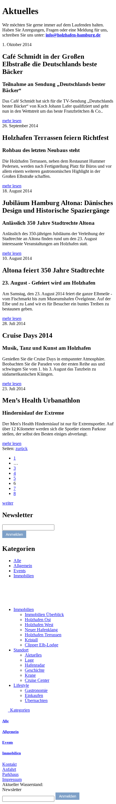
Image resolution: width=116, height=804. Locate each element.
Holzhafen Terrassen (43, 634)
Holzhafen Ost (38, 619)
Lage (29, 660)
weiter (7, 503)
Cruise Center (37, 680)
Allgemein (23, 565)
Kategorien (19, 710)
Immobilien (24, 575)
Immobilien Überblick (44, 614)
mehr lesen (11, 120)
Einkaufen (34, 695)
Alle (17, 560)
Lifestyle (21, 685)
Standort (21, 650)
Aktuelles (33, 655)
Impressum (12, 779)
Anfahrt (9, 769)
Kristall (31, 639)
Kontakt (9, 764)
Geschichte (34, 670)
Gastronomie (36, 690)
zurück (21, 448)
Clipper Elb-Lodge (41, 644)
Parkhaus (10, 774)
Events (20, 570)
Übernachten (36, 700)
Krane (30, 675)
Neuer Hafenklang (41, 629)
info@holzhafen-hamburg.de (73, 35)
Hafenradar (35, 665)
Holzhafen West (39, 624)
